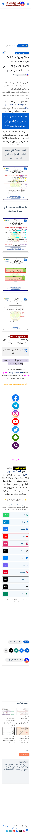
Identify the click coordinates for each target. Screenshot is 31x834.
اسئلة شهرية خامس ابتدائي (22, 53)
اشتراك (5, 536)
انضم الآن (6, 515)
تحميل (5, 594)
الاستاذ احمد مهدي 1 (21, 75)
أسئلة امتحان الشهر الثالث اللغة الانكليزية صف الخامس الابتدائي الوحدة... (9, 721)
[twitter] (20, 831)
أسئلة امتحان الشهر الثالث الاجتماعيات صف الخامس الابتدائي (23, 740)
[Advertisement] (15, 26)
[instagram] (24, 831)
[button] (21, 650)
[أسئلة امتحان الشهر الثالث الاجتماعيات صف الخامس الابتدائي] (22, 731)
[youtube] (13, 831)
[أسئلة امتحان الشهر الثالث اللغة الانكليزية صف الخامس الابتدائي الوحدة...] (8, 711)
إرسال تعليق (23, 762)
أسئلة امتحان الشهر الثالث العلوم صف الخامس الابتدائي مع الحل (22, 720)
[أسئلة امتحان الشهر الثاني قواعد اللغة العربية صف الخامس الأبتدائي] (8, 731)
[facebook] (17, 831)
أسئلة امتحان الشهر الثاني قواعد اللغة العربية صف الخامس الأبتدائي (8, 740)
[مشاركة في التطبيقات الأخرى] (6, 650)
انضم (5, 558)
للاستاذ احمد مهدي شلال (16, 372)
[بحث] (3, 4)
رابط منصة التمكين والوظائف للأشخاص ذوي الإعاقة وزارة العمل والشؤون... (9, 46)
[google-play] (10, 831)
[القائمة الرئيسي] (28, 4)
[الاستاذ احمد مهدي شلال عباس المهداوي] (15, 3)
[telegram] (7, 831)
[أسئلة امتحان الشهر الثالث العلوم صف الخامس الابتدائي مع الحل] (22, 711)
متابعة (5, 529)
